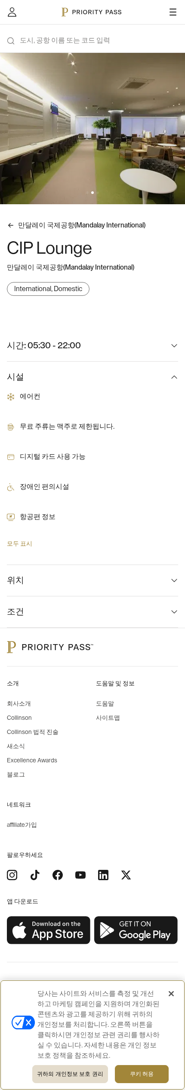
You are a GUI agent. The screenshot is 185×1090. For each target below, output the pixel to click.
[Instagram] (12, 875)
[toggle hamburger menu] (173, 12)
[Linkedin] (103, 875)
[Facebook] (57, 875)
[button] (87, 192)
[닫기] (171, 993)
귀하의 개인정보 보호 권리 (70, 1074)
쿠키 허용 (142, 1074)
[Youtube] (80, 875)
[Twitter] (126, 875)
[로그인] (12, 12)
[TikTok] (35, 875)
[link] (49, 930)
